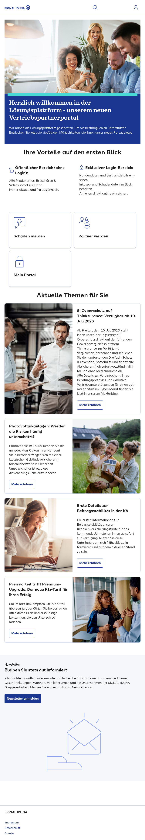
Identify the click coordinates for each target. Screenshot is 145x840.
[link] (40, 230)
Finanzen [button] (121, 7)
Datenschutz (12, 828)
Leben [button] (109, 7)
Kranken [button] (103, 7)
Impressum (12, 822)
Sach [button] (115, 7)
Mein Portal (135, 7)
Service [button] (127, 7)
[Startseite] (17, 7)
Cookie (9, 833)
